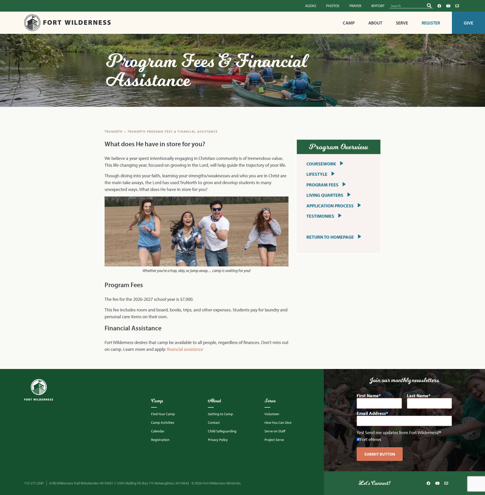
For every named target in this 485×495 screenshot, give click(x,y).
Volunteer (271, 414)
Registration (160, 439)
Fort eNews (370, 439)
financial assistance (185, 349)
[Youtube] (448, 6)
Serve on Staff (274, 431)
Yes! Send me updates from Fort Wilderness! (398, 432)
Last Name (417, 395)
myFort (377, 5)
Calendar (157, 431)
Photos (332, 5)
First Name (368, 395)
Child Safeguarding (222, 431)
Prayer (355, 5)
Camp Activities (162, 422)
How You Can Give (278, 422)
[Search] (429, 5)
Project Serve (274, 439)
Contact (214, 422)
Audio (310, 5)
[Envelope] (457, 6)
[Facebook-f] (439, 6)
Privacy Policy (218, 439)
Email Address (371, 413)
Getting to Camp (220, 414)
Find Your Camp (163, 414)
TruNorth (114, 131)
